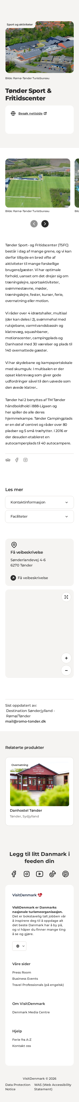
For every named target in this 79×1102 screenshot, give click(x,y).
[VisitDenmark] (27, 895)
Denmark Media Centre (31, 1012)
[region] (39, 633)
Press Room (21, 972)
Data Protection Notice (18, 1087)
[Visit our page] (27, 874)
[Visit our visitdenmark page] (39, 874)
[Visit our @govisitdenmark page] (52, 874)
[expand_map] (66, 597)
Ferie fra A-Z (21, 1040)
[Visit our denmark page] (14, 874)
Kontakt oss (21, 1046)
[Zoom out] (66, 670)
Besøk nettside (30, 113)
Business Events (25, 979)
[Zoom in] (66, 658)
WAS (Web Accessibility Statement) (52, 1087)
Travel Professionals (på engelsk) (38, 985)
